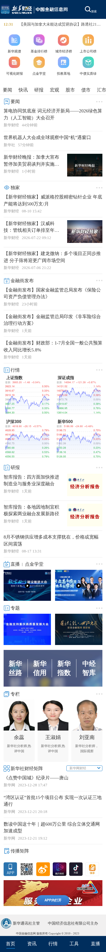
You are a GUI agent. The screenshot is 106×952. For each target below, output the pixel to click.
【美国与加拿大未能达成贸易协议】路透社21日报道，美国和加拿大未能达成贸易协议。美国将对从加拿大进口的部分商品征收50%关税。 (60, 24)
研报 (38, 90)
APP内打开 (53, 900)
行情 (53, 943)
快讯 (23, 90)
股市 (70, 90)
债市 (86, 90)
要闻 (7, 90)
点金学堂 (34, 564)
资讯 (32, 943)
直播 (95, 943)
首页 (10, 943)
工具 (74, 943)
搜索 (94, 11)
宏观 (54, 90)
